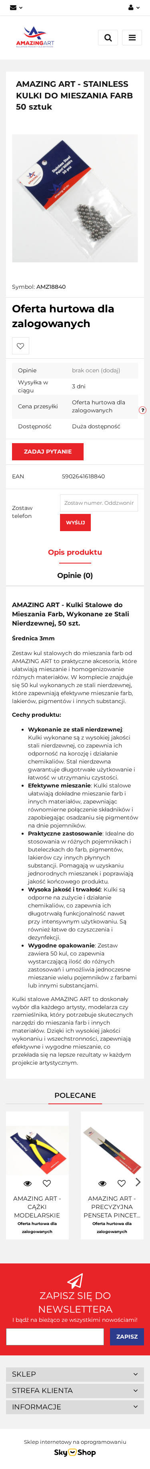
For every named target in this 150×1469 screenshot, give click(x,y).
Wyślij (75, 523)
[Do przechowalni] (20, 345)
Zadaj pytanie (48, 451)
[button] (75, 1374)
